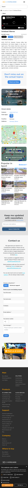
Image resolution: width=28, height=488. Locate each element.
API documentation (6, 421)
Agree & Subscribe (14, 229)
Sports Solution (18, 382)
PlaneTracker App (6, 404)
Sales (5, 285)
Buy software (5, 376)
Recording (17, 396)
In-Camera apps (6, 417)
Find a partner (5, 454)
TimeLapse (17, 398)
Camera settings (6, 423)
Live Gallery (5, 380)
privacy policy (19, 220)
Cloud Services (18, 380)
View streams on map (15, 157)
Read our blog (14, 82)
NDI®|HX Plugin (5, 406)
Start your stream (14, 102)
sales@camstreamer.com (13, 261)
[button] (14, 482)
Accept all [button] (7, 485)
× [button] (26, 466)
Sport (10, 10)
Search (3, 6)
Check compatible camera (8, 415)
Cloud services (5, 419)
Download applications (7, 413)
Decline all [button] (20, 485)
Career (3, 445)
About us (4, 438)
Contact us (4, 441)
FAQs (12, 266)
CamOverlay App (6, 394)
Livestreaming (18, 378)
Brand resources (6, 429)
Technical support (15, 285)
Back (4, 13)
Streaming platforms (6, 378)
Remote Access (18, 394)
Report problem (18, 36)
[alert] (14, 476)
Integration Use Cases (7, 427)
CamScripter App (6, 398)
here (16, 254)
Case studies (5, 425)
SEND (6, 335)
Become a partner (6, 456)
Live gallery (5, 10)
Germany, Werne (14, 121)
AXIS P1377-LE (14, 112)
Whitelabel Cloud (19, 400)
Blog (3, 431)
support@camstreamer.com (14, 268)
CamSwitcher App (6, 396)
